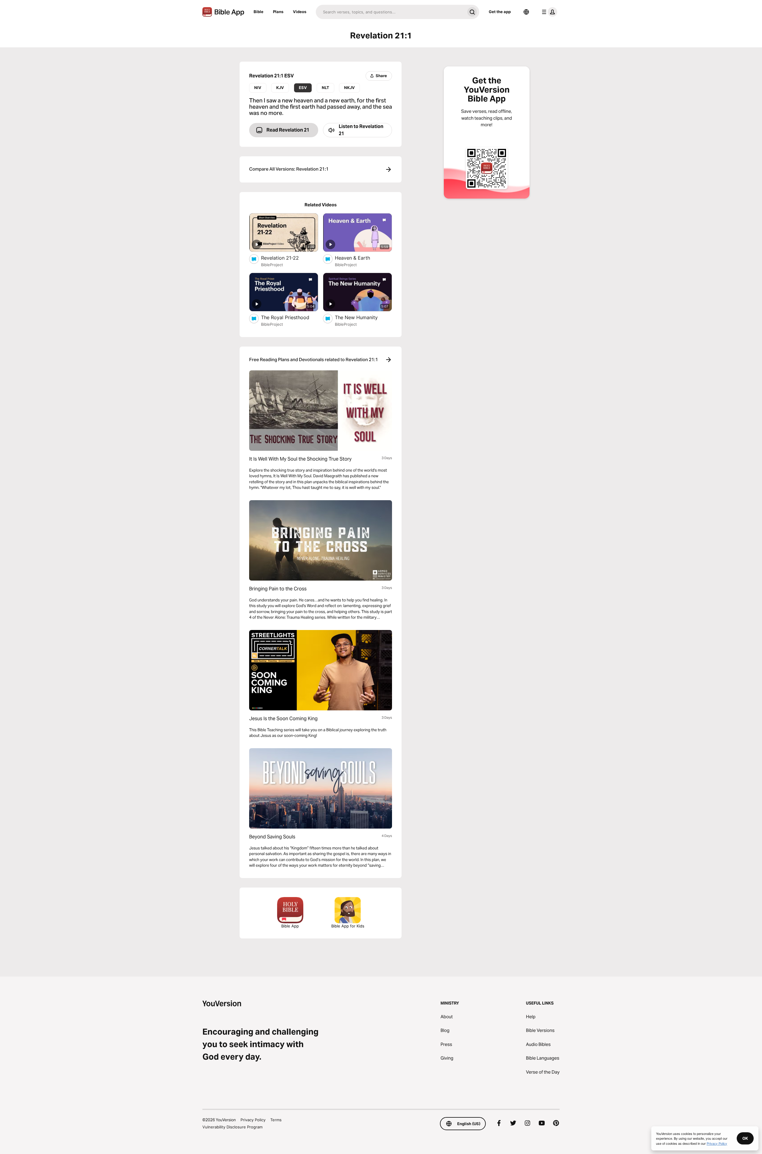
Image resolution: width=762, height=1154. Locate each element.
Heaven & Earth (358, 258)
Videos (299, 11)
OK (745, 1138)
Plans (278, 11)
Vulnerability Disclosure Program (232, 1127)
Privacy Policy (253, 1119)
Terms (276, 1119)
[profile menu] (548, 12)
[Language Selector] (526, 12)
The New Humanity (362, 317)
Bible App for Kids (347, 926)
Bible (258, 11)
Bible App (290, 926)
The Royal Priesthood (289, 317)
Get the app (500, 11)
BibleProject (272, 264)
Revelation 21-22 (285, 258)
